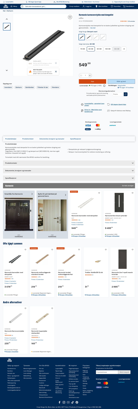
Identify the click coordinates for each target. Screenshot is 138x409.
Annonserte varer (74, 397)
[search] (22, 6)
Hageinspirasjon (74, 368)
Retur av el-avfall (60, 375)
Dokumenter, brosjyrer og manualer (52, 139)
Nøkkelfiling (27, 375)
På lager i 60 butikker (119, 295)
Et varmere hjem (74, 381)
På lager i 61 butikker (126, 87)
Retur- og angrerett (13, 375)
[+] (89, 75)
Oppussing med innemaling (73, 375)
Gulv (84, 374)
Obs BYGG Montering (58, 391)
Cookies (41, 383)
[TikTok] (72, 402)
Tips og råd (72, 384)
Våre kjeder (42, 375)
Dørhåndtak (29, 87)
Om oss (41, 368)
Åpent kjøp (58, 371)
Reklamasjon (11, 378)
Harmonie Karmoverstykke (14, 331)
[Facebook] (59, 402)
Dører (84, 386)
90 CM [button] (99, 49)
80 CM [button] (91, 49)
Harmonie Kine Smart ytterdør (116, 216)
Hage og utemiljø (85, 371)
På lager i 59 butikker (66, 295)
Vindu (84, 388)
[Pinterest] (76, 402)
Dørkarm (10, 11)
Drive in (57, 378)
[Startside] (6, 6)
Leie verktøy (27, 373)
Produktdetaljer (10, 139)
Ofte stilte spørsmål (14, 380)
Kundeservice (12, 368)
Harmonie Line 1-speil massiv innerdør (122, 273)
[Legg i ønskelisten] (70, 17)
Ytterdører (55, 87)
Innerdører (8, 87)
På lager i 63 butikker (39, 295)
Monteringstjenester (29, 368)
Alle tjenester (27, 378)
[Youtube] (68, 402)
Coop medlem (59, 373)
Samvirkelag (42, 392)
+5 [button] (124, 49)
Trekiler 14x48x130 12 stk (94, 272)
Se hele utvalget (127, 186)
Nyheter (41, 371)
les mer (93, 28)
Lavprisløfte (59, 368)
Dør (4, 11)
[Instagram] (64, 402)
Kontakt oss (11, 373)
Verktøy (85, 383)
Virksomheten (43, 395)
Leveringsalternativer (14, 390)
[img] (86, 220)
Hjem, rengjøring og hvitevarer (88, 391)
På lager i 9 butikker (12, 351)
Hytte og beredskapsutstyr (74, 391)
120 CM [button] (116, 49)
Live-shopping (73, 386)
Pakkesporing (12, 383)
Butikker (10, 371)
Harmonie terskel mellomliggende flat (65, 273)
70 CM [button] (82, 49)
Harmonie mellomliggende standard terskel (40, 273)
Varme (85, 394)
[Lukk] (56, 71)
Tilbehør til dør (42, 87)
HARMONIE (74, 213)
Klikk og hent (59, 384)
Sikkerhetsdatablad (45, 390)
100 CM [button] (107, 49)
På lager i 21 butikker (79, 236)
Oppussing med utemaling (73, 371)
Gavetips (71, 395)
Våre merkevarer (44, 373)
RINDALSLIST (88, 270)
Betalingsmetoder (91, 122)
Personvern (42, 380)
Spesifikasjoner (75, 139)
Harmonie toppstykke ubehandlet (39, 332)
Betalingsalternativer (14, 387)
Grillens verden (73, 379)
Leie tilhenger (27, 371)
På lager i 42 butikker (113, 236)
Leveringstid (11, 385)
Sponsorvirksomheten (45, 397)
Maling (85, 381)
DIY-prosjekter (73, 388)
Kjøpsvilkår (42, 378)
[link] (127, 21)
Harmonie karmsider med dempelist (85, 216)
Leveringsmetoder (116, 122)
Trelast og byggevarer (86, 377)
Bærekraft (42, 387)
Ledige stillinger (44, 385)
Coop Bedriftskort (59, 387)
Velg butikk (122, 85)
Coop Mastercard (58, 381)
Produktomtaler (28, 139)
